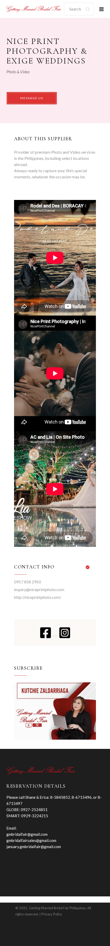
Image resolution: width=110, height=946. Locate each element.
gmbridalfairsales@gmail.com (31, 840)
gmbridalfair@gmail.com (27, 834)
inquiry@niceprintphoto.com (39, 589)
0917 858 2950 (27, 581)
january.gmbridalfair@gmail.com (33, 846)
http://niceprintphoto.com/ (37, 597)
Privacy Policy (51, 914)
